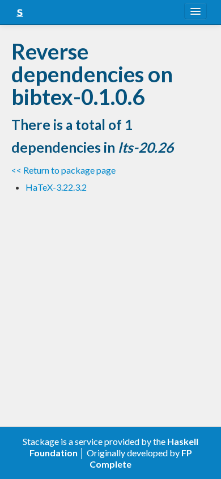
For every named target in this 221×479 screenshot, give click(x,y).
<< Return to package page (63, 170)
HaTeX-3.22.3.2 (56, 187)
